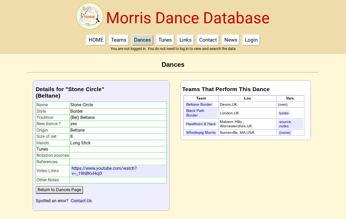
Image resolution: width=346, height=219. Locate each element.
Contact (208, 40)
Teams (119, 40)
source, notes (285, 124)
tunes (284, 113)
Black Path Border (195, 112)
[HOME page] (89, 18)
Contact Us (81, 200)
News (230, 40)
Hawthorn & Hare (201, 124)
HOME (96, 40)
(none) (285, 132)
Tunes (165, 40)
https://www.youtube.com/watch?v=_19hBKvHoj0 (104, 171)
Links (185, 40)
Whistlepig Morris (201, 132)
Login (251, 40)
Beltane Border (199, 104)
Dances (142, 40)
